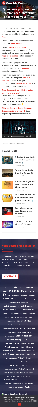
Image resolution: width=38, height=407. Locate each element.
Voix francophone (11, 306)
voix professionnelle (18, 383)
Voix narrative (23, 313)
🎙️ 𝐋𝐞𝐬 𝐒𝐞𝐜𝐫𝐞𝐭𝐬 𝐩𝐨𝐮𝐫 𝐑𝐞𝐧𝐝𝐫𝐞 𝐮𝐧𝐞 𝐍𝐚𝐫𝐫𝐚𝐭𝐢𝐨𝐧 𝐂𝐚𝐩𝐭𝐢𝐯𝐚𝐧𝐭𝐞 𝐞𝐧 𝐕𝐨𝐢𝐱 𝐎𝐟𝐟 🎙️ (25, 160)
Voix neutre (32, 313)
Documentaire (8, 287)
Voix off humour (8, 350)
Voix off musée (20, 354)
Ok (19, 404)
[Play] (4, 136)
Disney (33, 284)
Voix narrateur (14, 313)
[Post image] (7, 160)
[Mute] (30, 136)
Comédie (14, 284)
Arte (4, 284)
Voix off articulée (24, 321)
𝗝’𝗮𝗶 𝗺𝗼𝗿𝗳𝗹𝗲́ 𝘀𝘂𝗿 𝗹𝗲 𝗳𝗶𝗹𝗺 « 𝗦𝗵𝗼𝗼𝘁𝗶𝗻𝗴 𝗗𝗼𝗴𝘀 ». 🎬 (25, 171)
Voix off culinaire (11, 332)
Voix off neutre (31, 354)
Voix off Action (15, 317)
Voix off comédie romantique (10, 328)
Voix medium (6, 313)
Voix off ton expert (26, 369)
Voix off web (11, 376)
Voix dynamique (19, 299)
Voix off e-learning (14, 340)
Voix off (7, 317)
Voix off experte (27, 340)
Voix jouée (18, 310)
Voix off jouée (20, 143)
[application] (19, 128)
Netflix (5, 291)
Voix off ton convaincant (18, 365)
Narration (29, 288)
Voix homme (8, 310)
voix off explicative (11, 343)
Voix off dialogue (9, 336)
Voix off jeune (31, 350)
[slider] (17, 136)
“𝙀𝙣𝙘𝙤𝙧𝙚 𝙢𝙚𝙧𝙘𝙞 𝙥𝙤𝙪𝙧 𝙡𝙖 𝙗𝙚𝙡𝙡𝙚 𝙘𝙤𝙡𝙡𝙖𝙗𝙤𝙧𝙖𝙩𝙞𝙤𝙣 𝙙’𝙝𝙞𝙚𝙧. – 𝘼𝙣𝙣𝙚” (25, 184)
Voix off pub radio (24, 358)
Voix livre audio (28, 310)
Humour (22, 287)
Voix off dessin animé (24, 332)
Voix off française (27, 343)
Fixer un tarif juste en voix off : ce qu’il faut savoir (24, 222)
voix (9, 295)
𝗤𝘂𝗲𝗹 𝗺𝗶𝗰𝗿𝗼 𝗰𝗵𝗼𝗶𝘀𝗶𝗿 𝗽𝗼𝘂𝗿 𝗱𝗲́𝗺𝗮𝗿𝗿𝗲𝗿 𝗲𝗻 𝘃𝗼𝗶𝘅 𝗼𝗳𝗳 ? (23, 211)
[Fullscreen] (33, 136)
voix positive (8, 383)
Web (27, 387)
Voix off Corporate (27, 328)
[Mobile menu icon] (34, 3)
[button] (19, 128)
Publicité (5, 143)
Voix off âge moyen (23, 376)
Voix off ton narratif (26, 373)
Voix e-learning (30, 299)
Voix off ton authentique (25, 362)
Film (16, 287)
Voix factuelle (25, 302)
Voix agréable (15, 295)
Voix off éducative (11, 380)
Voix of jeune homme (26, 380)
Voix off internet (20, 350)
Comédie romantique (24, 284)
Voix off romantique (10, 362)
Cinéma (8, 284)
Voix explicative (14, 302)
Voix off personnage (11, 358)
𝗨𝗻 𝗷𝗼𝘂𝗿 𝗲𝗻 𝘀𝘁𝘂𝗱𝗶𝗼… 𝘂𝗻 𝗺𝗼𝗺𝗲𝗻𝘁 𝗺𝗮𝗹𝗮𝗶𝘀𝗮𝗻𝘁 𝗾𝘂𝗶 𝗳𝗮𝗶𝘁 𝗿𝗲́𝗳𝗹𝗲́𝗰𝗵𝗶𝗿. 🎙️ (25, 198)
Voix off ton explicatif (11, 373)
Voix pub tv (11, 387)
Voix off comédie (24, 325)
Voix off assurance (12, 325)
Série (32, 291)
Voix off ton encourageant (10, 369)
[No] (35, 401)
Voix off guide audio (12, 347)
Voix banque (32, 295)
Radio (24, 291)
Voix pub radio (29, 383)
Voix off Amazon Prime (26, 317)
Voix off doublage (24, 336)
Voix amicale (23, 295)
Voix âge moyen (19, 387)
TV (4, 294)
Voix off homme (27, 347)
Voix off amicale (11, 321)
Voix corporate (8, 299)
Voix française (12, 143)
